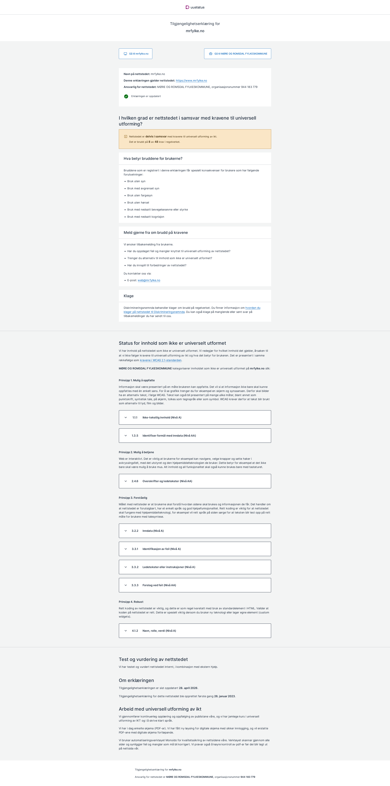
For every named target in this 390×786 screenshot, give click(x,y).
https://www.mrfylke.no (191, 80)
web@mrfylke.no (149, 280)
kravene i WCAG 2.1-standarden (160, 360)
